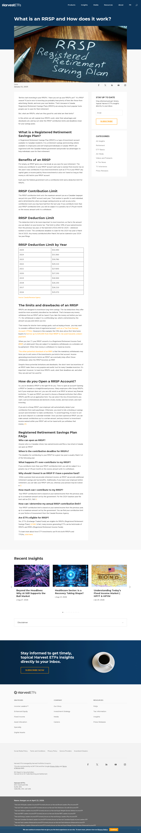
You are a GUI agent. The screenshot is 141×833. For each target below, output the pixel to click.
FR (130, 5)
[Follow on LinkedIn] (112, 85)
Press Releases (102, 171)
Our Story (57, 706)
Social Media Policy (21, 751)
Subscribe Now (34, 670)
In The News (101, 162)
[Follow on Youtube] (118, 85)
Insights (84, 5)
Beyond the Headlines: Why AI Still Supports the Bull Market (30, 593)
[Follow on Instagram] (125, 85)
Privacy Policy (52, 751)
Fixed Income (19, 717)
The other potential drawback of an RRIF (35, 351)
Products (71, 5)
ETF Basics (100, 149)
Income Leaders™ (21, 706)
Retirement (100, 145)
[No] (138, 830)
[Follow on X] (105, 85)
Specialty (17, 727)
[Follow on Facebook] (98, 85)
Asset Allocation (20, 722)
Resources (108, 5)
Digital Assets (19, 732)
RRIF (21, 344)
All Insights (100, 141)
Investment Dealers (81, 751)
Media (95, 5)
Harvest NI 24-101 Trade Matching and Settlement (30, 774)
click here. (29, 534)
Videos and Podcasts (104, 158)
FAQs (95, 706)
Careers (57, 722)
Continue (113, 829)
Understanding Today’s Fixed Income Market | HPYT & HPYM (107, 593)
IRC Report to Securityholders (24, 772)
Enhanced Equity (21, 711)
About (120, 5)
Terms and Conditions (37, 751)
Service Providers (66, 751)
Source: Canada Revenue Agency (29, 298)
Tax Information (99, 711)
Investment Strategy (62, 711)
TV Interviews (101, 166)
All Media (100, 154)
